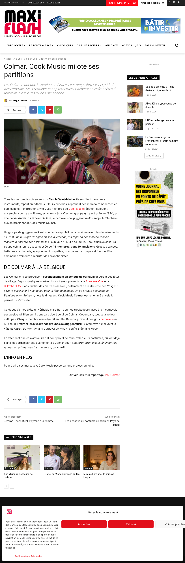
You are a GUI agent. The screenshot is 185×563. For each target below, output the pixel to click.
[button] (176, 45)
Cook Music (76, 208)
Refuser (131, 524)
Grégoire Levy (19, 100)
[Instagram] (174, 3)
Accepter (84, 524)
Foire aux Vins (94, 281)
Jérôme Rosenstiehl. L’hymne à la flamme (29, 421)
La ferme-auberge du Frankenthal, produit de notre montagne (161, 141)
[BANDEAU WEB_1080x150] (114, 24)
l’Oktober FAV (12, 286)
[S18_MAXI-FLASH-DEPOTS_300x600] (154, 209)
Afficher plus (152, 155)
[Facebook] (169, 3)
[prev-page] (6, 486)
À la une (18, 58)
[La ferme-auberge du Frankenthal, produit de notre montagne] (135, 141)
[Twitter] (41, 110)
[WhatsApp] (58, 110)
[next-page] (12, 486)
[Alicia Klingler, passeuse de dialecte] (22, 457)
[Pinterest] (49, 110)
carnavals (107, 319)
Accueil (7, 58)
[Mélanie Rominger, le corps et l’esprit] (101, 457)
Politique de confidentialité (28, 556)
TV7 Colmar (112, 375)
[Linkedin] (179, 3)
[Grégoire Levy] (6, 100)
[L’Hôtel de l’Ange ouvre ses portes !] (62, 457)
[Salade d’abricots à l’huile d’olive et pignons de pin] (135, 91)
